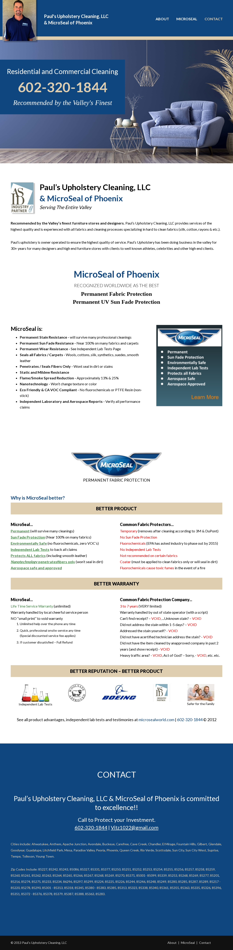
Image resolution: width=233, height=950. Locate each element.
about (162, 19)
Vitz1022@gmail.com (134, 827)
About (172, 943)
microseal (186, 19)
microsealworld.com (156, 719)
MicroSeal (188, 943)
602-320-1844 (62, 87)
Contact (214, 19)
